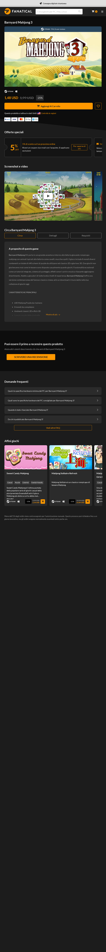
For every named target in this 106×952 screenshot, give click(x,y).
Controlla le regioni (48, 113)
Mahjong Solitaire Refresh (64, 473)
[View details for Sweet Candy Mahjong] (25, 457)
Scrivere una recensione (31, 357)
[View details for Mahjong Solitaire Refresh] (70, 457)
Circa (20, 235)
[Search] (79, 11)
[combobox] (62, 11)
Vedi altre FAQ (53, 427)
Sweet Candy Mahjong (18, 473)
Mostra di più (51, 314)
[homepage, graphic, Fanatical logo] (18, 11)
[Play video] (48, 196)
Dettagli (53, 235)
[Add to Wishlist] (98, 106)
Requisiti (86, 235)
